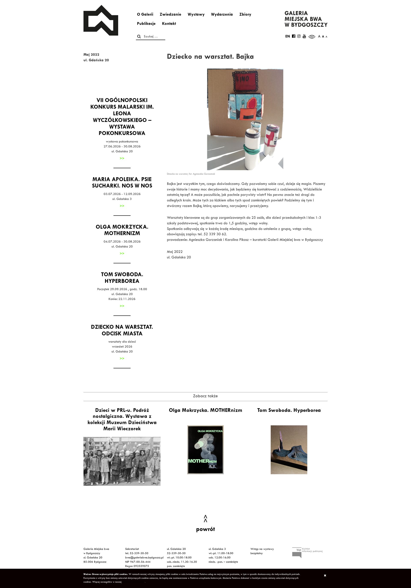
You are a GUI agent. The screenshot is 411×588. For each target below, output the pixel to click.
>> (122, 158)
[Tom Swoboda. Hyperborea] (289, 449)
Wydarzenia (222, 15)
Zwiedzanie (170, 15)
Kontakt (169, 24)
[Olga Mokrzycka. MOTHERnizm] (205, 449)
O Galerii (145, 15)
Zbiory (245, 15)
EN (287, 37)
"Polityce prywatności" (133, 582)
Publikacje (146, 24)
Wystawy (196, 15)
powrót (205, 530)
